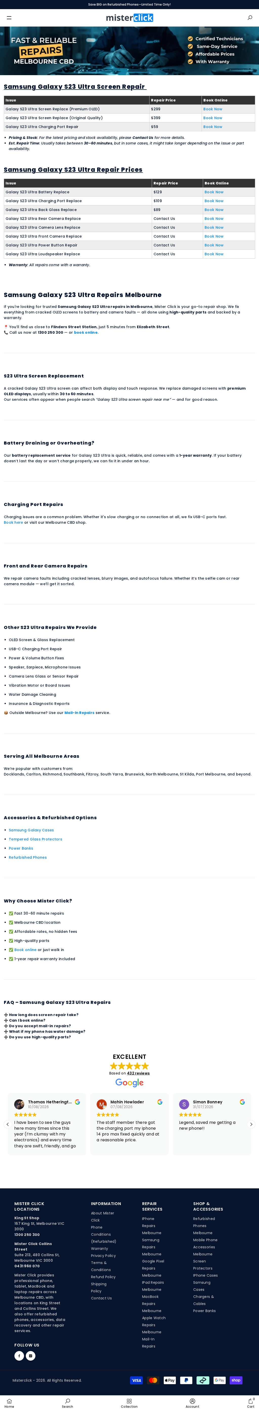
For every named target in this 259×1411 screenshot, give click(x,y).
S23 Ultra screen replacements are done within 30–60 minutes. (64, 1015)
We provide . (55, 1031)
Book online (25, 949)
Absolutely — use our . (60, 1026)
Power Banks (21, 848)
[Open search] (250, 18)
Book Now (212, 109)
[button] (251, 1124)
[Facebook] (19, 1356)
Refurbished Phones (28, 857)
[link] (67, 1403)
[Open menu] (9, 18)
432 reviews (138, 1073)
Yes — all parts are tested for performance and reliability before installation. (78, 1037)
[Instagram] (30, 1356)
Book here (13, 522)
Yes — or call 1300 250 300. (51, 1020)
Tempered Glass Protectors (35, 839)
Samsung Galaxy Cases (31, 830)
